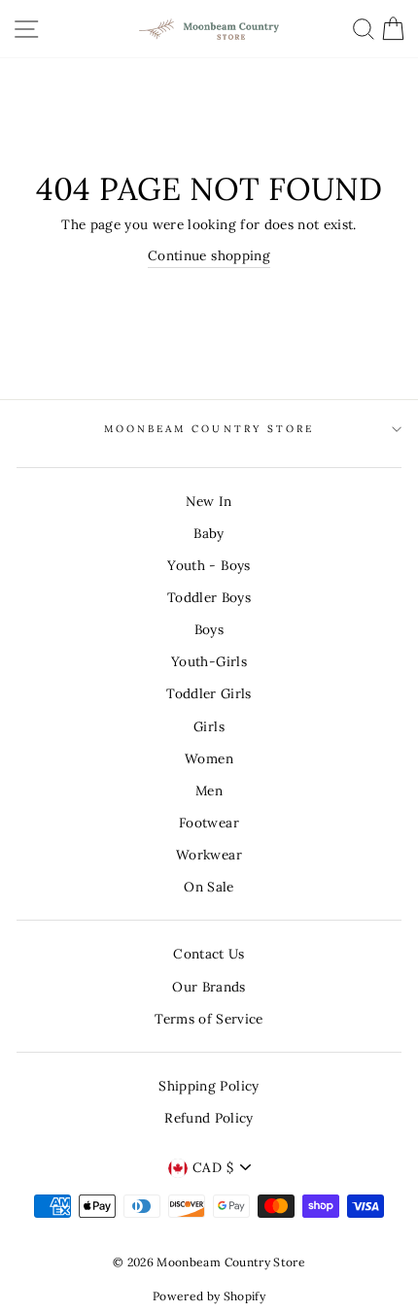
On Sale (208, 886)
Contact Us (208, 953)
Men (209, 790)
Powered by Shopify (209, 1296)
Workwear (209, 854)
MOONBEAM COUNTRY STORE (209, 428)
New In (208, 501)
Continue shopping (209, 255)
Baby (208, 533)
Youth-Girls (209, 661)
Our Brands (208, 986)
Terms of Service (208, 1018)
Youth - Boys (208, 565)
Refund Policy (208, 1118)
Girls (209, 726)
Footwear (209, 822)
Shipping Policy (208, 1085)
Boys (209, 629)
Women (209, 758)
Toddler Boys (209, 597)
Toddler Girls (208, 693)
